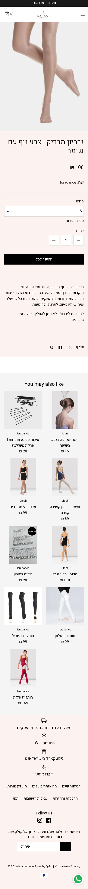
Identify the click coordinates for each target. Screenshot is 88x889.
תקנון (14, 798)
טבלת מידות (75, 221)
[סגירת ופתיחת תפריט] (82, 14)
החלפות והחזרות (65, 798)
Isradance (68, 182)
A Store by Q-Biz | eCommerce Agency (56, 866)
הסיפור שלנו (71, 786)
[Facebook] (48, 820)
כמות (80, 230)
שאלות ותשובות (36, 798)
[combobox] (44, 211)
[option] (44, 76)
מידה (80, 201)
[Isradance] (44, 14)
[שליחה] (65, 846)
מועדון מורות (17, 786)
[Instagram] (39, 820)
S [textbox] (81, 211)
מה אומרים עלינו (44, 786)
